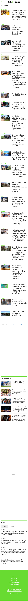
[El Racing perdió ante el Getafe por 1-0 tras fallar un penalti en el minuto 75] (6, 384)
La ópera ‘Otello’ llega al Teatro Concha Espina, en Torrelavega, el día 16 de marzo (18, 106)
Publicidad (14, 578)
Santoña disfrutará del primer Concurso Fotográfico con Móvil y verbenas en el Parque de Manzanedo (19, 289)
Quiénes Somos (14, 576)
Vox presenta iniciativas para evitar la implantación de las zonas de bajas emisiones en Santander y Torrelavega (19, 272)
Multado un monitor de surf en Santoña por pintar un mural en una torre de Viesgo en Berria (14, 533)
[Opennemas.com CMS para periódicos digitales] (14, 591)
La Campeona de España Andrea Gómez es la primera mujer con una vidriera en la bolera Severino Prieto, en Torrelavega (19, 218)
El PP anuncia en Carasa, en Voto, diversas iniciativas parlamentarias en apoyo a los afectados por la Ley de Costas (19, 140)
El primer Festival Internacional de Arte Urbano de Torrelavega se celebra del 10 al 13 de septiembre (18, 60)
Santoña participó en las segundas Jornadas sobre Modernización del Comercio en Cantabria (19, 30)
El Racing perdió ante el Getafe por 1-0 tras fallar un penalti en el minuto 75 (19, 382)
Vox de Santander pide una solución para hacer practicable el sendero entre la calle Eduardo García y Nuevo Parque (19, 171)
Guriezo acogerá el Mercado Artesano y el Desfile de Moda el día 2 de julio (19, 302)
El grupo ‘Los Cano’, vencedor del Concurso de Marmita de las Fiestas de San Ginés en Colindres (18, 400)
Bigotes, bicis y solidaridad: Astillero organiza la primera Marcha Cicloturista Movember (19, 45)
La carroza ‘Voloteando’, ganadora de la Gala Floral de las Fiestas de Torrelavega (19, 391)
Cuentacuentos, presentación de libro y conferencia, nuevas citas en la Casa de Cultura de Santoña (19, 202)
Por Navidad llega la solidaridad (19, 95)
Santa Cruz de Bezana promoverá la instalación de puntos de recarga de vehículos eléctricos (19, 155)
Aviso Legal (14, 580)
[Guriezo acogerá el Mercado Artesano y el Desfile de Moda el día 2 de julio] (6, 301)
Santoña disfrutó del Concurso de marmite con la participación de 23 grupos (12, 561)
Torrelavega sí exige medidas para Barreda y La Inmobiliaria (19, 314)
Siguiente (23, 324)
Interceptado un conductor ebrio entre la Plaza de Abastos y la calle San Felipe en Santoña (13, 542)
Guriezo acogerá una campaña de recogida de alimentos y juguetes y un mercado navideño (19, 187)
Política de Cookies (14, 584)
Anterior (5, 324)
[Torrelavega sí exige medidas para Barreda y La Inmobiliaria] (5, 313)
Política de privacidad (14, 582)
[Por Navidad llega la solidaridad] (5, 95)
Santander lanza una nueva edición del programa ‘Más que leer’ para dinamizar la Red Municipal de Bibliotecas (19, 15)
